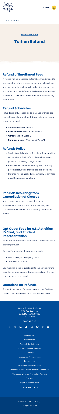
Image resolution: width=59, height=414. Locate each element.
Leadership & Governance (29, 365)
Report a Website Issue (29, 382)
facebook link (10, 328)
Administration (29, 335)
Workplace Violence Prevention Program (29, 374)
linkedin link (21, 328)
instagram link (15, 328)
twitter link (43, 328)
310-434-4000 (29, 316)
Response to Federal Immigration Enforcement (29, 370)
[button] (46, 8)
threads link (32, 328)
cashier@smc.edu (11, 244)
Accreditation (29, 340)
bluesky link (37, 328)
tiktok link (26, 328)
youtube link (48, 328)
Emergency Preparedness (30, 357)
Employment (29, 361)
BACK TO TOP (29, 387)
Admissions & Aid (29, 35)
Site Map (29, 378)
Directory (29, 352)
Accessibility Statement (29, 344)
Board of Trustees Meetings (29, 348)
